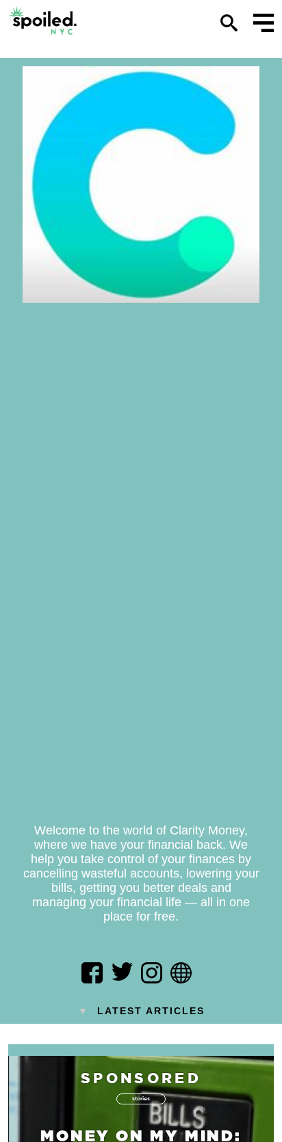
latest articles (141, 1010)
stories (141, 1098)
